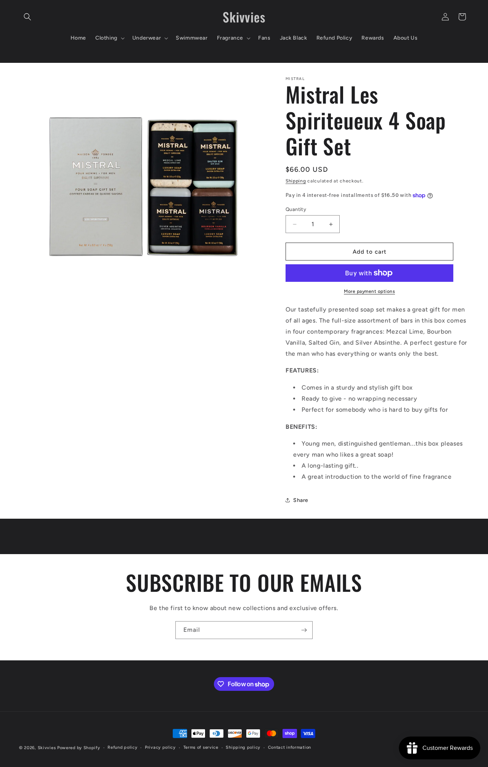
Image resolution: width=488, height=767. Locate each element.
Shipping (296, 181)
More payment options (369, 291)
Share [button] (300, 500)
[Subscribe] (303, 630)
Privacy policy (160, 747)
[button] (27, 16)
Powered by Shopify (78, 747)
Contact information (289, 747)
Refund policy (122, 747)
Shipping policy (243, 747)
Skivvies (47, 747)
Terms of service (200, 747)
